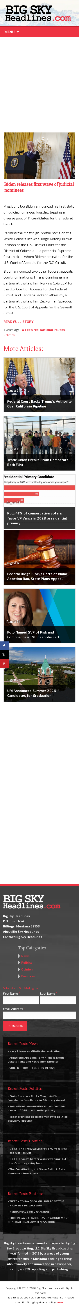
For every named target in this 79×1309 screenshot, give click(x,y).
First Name (11, 993)
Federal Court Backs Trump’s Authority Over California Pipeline (39, 403)
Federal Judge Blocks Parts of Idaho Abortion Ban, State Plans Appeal (37, 576)
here (59, 1302)
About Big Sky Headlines (21, 931)
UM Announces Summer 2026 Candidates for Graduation (31, 692)
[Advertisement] (39, 83)
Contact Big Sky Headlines (22, 937)
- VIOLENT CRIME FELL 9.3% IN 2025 (31, 1068)
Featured (32, 329)
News (25, 956)
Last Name (48, 993)
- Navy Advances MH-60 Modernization (34, 1051)
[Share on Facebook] (4, 645)
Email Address (14, 1008)
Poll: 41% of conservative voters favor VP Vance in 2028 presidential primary (37, 518)
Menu (9, 32)
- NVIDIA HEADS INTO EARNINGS (29, 1211)
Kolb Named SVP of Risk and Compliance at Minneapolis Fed (33, 634)
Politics (9, 335)
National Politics (52, 329)
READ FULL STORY (19, 321)
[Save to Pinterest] (4, 663)
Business (28, 976)
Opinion (27, 969)
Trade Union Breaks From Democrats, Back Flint (38, 462)
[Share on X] (4, 654)
